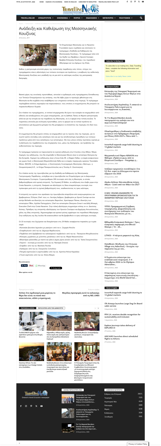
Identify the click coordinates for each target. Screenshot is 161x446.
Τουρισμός (108, 398)
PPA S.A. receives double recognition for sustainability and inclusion (122, 315)
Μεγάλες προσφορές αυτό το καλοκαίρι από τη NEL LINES (80, 294)
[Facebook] (127, 2)
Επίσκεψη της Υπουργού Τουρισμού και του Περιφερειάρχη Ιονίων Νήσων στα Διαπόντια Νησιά (123, 93)
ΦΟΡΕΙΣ (77, 18)
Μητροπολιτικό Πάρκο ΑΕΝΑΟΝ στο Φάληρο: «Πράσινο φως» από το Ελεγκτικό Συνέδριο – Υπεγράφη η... (121, 157)
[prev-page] (95, 308)
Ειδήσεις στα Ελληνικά (54, 2)
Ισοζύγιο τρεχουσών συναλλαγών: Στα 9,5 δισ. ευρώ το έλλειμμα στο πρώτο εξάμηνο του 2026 (122, 171)
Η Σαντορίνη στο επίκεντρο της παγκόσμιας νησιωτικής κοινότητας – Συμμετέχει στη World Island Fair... (122, 275)
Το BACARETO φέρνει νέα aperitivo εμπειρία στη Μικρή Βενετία (30, 334)
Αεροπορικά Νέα (110, 402)
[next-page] (98, 308)
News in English (70, 2)
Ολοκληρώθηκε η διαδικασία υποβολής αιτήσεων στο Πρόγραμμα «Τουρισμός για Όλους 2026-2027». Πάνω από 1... (123, 133)
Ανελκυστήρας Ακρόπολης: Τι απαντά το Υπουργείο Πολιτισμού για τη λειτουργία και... (87, 413)
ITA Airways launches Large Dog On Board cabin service (123, 304)
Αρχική (21, 23)
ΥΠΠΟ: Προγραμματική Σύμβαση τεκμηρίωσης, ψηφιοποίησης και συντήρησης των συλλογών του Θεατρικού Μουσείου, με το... (120, 210)
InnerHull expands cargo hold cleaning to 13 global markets (123, 145)
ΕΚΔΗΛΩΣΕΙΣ (91, 18)
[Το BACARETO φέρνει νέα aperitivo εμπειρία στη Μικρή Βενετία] (31, 321)
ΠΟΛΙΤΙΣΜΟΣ (124, 18)
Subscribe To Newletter (87, 2)
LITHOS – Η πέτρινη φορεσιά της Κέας (122, 235)
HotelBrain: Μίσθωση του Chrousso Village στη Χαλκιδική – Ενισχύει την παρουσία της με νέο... (122, 246)
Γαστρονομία (29, 23)
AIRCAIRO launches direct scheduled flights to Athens (121, 337)
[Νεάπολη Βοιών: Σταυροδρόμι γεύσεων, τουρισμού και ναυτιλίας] (86, 321)
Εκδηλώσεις (108, 413)
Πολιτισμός (108, 405)
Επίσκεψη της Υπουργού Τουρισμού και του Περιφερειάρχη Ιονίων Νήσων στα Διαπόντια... (85, 398)
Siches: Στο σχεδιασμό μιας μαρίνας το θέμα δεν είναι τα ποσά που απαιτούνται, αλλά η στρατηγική (37, 295)
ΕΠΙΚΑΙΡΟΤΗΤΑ (44, 18)
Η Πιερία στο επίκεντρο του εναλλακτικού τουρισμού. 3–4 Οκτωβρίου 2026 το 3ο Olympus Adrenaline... (119, 261)
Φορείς (106, 409)
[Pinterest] (135, 2)
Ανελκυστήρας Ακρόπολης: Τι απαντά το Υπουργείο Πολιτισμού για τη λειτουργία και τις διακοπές (123, 107)
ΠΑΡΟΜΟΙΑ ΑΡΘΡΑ (27, 308)
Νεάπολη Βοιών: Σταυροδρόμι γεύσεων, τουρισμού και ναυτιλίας (86, 334)
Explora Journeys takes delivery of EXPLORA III (120, 326)
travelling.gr (28, 18)
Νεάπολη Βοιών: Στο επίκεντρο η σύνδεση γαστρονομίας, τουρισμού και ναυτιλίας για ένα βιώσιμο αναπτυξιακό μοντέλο (59, 367)
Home (41, 2)
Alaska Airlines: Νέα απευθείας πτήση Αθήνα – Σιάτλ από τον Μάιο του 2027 (122, 183)
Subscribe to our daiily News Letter (118, 76)
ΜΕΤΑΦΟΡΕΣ (108, 18)
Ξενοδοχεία (108, 417)
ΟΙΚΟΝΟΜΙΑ (62, 18)
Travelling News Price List (108, 2)
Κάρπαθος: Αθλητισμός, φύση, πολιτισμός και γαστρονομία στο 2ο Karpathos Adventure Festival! (58, 335)
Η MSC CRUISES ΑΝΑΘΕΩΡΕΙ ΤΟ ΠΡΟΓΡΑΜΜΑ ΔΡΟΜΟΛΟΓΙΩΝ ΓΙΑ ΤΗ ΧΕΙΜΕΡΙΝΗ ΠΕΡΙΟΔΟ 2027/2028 (121, 195)
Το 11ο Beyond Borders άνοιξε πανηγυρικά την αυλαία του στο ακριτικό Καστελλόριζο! (119, 120)
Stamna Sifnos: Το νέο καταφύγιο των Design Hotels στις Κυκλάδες (30, 365)
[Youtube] (142, 2)
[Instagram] (131, 2)
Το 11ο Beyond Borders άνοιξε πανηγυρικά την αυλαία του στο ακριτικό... (86, 426)
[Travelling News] (80, 9)
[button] (141, 18)
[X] (138, 2)
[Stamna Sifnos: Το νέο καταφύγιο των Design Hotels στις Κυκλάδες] (31, 351)
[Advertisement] (59, 86)
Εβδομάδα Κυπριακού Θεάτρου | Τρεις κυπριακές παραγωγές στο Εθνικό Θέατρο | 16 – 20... (122, 224)
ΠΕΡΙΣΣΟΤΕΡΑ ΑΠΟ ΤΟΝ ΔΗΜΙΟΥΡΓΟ (50, 308)
